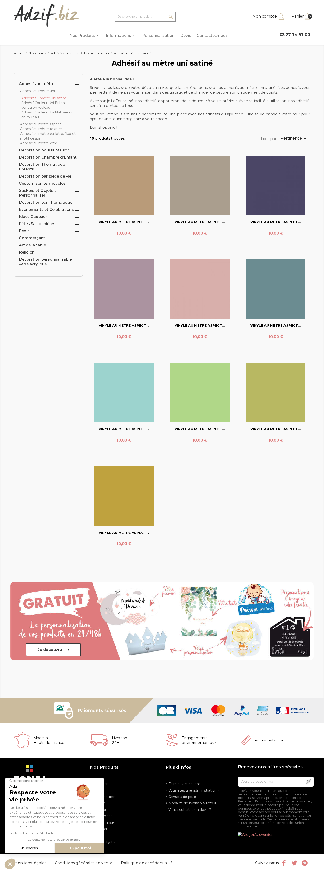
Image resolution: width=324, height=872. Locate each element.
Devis (185, 35)
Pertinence (294, 139)
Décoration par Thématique (45, 202)
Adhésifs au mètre (36, 83)
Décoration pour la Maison (44, 150)
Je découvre (50, 649)
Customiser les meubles (42, 183)
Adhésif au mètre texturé (41, 129)
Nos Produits (84, 35)
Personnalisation (158, 35)
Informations (121, 35)
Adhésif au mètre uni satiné (44, 98)
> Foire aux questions (183, 784)
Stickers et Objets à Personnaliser (38, 193)
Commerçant (32, 238)
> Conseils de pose (181, 797)
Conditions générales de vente (84, 863)
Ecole (24, 231)
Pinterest (305, 863)
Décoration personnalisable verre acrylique (45, 261)
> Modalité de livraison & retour (191, 803)
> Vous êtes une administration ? (192, 790)
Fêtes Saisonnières (37, 224)
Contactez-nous (212, 35)
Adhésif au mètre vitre (38, 143)
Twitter (294, 863)
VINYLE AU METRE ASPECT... (124, 222)
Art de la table (32, 245)
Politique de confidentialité (147, 863)
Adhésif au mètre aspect (40, 124)
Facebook (284, 863)
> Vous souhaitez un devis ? (188, 809)
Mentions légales (30, 863)
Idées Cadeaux (33, 216)
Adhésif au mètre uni (37, 91)
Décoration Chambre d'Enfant (48, 157)
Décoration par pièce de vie (45, 176)
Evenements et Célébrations (46, 209)
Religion (27, 252)
